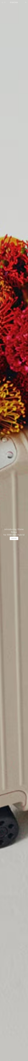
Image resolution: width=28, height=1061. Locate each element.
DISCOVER (14, 538)
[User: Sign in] (25, 2)
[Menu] (2, 2)
